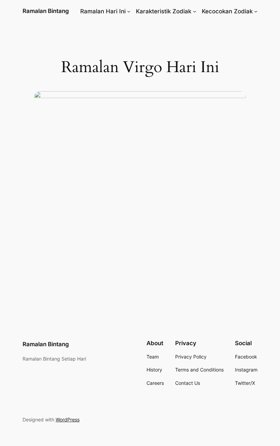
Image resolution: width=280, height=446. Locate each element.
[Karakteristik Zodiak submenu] (194, 11)
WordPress (68, 419)
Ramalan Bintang (46, 11)
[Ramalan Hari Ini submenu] (128, 11)
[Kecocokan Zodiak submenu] (255, 11)
